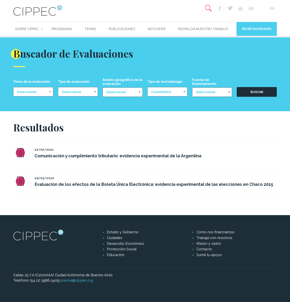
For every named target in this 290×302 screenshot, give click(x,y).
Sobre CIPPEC (27, 29)
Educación (115, 255)
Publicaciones (122, 29)
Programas (61, 29)
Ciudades (114, 238)
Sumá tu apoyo (209, 255)
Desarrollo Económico (125, 243)
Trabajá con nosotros (214, 238)
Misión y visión (208, 243)
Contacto (204, 249)
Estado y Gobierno (122, 232)
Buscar (257, 92)
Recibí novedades (256, 29)
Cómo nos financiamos (215, 232)
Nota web (157, 29)
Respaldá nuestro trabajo (203, 29)
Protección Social (122, 249)
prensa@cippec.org (76, 280)
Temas (90, 29)
